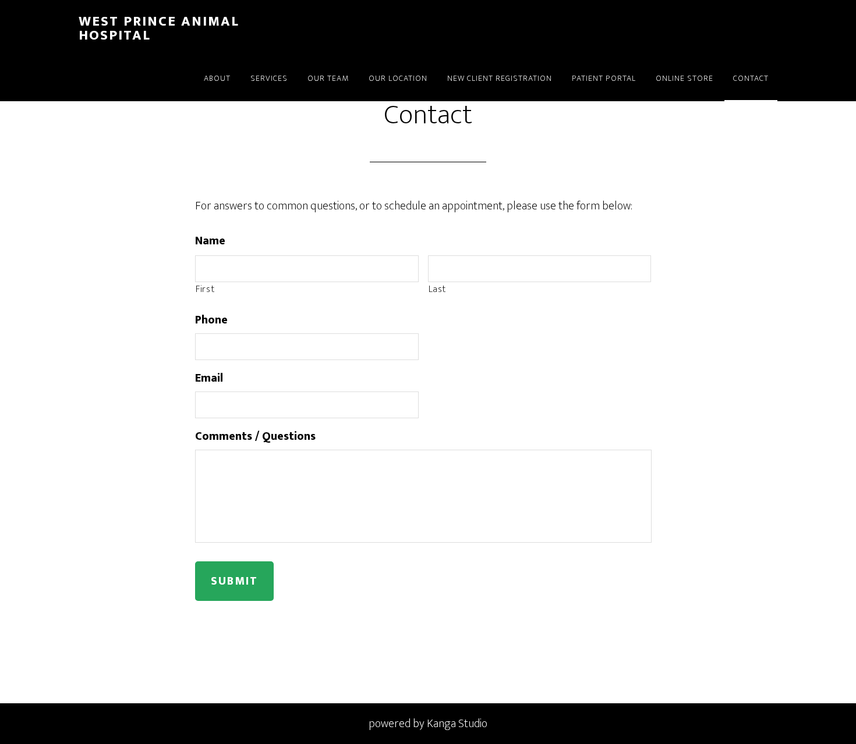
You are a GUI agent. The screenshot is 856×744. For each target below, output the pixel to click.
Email (209, 378)
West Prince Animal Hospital (159, 28)
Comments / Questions (255, 436)
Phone (211, 319)
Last (438, 290)
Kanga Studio (457, 724)
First (205, 290)
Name (210, 240)
